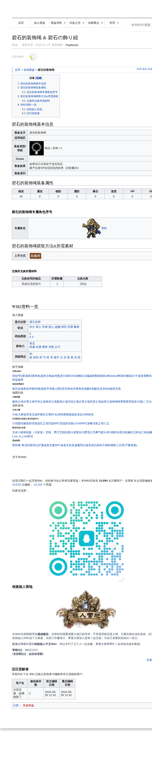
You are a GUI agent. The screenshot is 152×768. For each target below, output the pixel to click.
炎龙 (77, 414)
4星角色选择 (38, 375)
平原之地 (40, 401)
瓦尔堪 (47, 414)
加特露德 (63, 414)
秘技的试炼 (30, 423)
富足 (32, 343)
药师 (70, 326)
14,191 (38, 484)
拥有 (45, 346)
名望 (38, 346)
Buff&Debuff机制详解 (116, 375)
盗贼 (57, 326)
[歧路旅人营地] (86, 610)
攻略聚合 (94, 22)
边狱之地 (106, 401)
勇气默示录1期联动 (107, 432)
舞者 (76, 326)
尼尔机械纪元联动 (130, 432)
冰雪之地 (28, 401)
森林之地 (17, 401)
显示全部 (35, 321)
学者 (45, 326)
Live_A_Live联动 (22, 436)
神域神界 (117, 401)
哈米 (91, 414)
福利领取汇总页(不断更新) (121, 445)
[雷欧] (91, 228)
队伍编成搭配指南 (92, 375)
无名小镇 (17, 432)
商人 (38, 326)
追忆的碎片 (98, 445)
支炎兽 (70, 445)
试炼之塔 (75, 22)
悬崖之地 (62, 401)
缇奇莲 (27, 414)
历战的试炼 (66, 423)
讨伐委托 (17, 423)
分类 (16, 705)
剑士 (32, 326)
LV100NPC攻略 (83, 423)
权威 (32, 346)
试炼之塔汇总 (101, 423)
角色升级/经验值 (33, 388)
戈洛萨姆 (37, 414)
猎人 (51, 326)
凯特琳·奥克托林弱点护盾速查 (30, 445)
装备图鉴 (28, 705)
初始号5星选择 (21, 375)
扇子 (56, 357)
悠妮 (71, 414)
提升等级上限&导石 (55, 388)
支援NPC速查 (57, 445)
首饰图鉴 (29, 69)
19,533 (16, 484)
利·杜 (54, 414)
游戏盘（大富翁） (34, 432)
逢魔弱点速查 (82, 445)
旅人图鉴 (39, 22)
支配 (51, 346)
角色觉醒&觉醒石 (89, 388)
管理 (112, 22)
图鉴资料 (57, 22)
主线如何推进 (54, 375)
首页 (21, 22)
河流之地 (73, 401)
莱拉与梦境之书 (85, 432)
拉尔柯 (84, 414)
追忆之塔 (42, 423)
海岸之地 (51, 401)
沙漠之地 (84, 401)
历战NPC (54, 423)
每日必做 (17, 388)
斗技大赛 (17, 414)
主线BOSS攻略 (72, 375)
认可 (57, 346)
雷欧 (104, 228)
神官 (64, 326)
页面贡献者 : (18, 56)
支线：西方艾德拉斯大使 (61, 432)
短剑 (36, 357)
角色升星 (73, 388)
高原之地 (95, 401)
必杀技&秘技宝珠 (110, 388)
